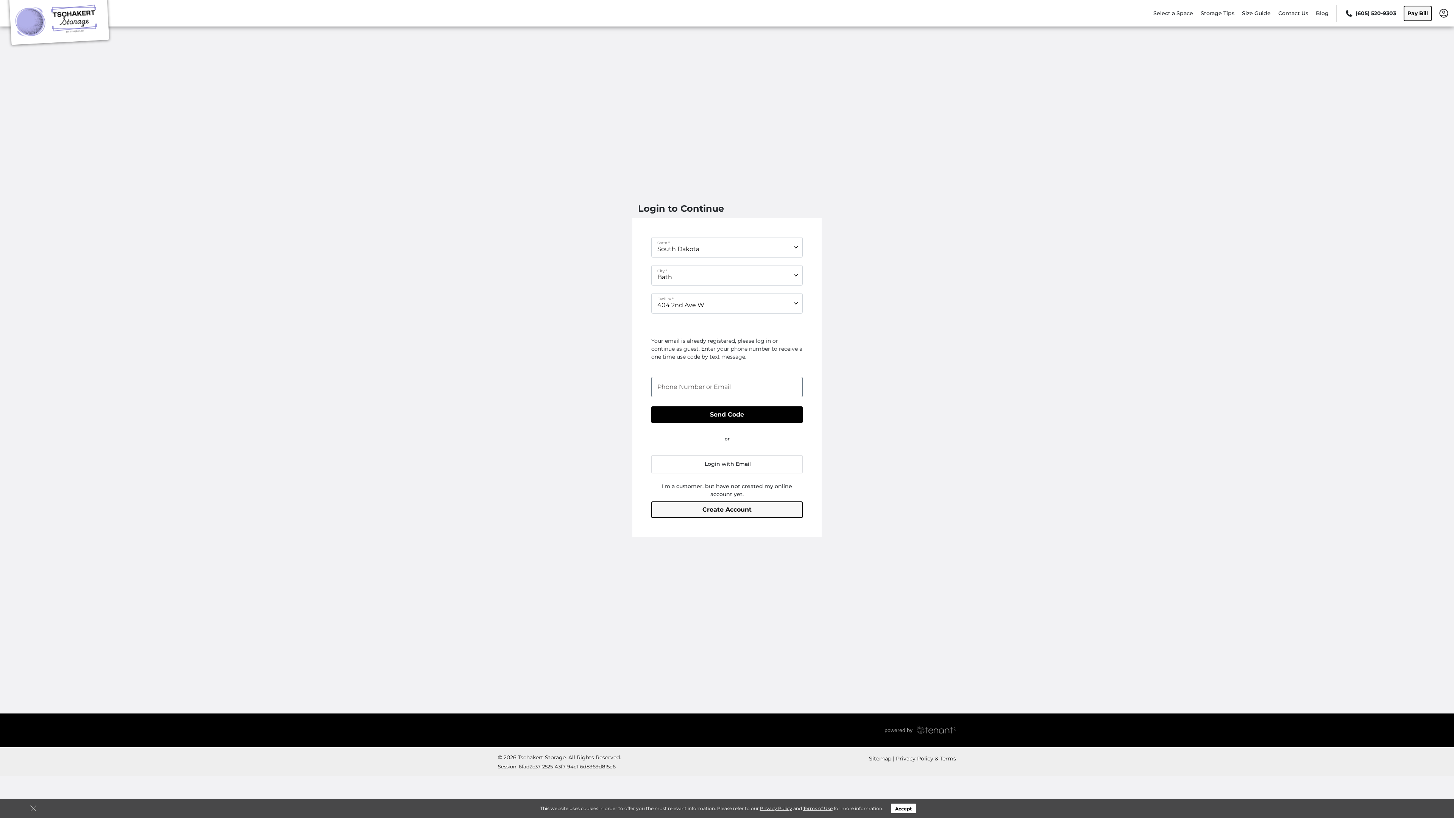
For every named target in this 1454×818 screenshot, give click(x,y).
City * (662, 270)
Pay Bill (1417, 13)
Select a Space (1173, 13)
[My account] (1443, 12)
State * (663, 242)
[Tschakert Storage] (59, 24)
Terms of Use (818, 808)
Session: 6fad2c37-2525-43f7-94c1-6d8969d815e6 (557, 766)
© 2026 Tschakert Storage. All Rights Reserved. (559, 757)
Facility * (665, 298)
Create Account (727, 509)
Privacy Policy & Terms (926, 758)
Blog (1322, 13)
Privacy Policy (776, 808)
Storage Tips (1217, 13)
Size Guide (1256, 13)
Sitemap (880, 758)
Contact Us (1293, 13)
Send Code (727, 414)
